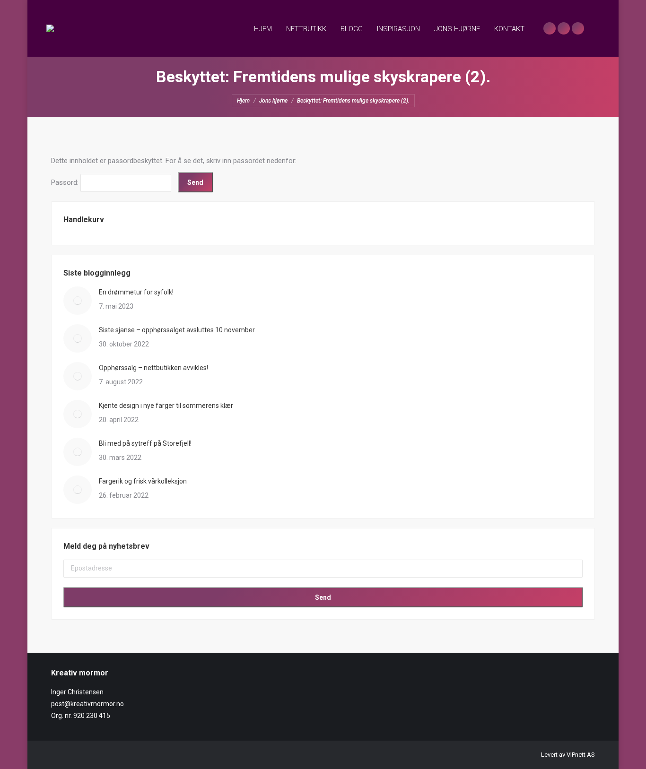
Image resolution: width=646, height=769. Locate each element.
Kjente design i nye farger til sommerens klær (166, 405)
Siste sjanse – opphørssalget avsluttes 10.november (177, 330)
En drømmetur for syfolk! (136, 292)
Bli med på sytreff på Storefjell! (145, 443)
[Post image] (77, 300)
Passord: (65, 182)
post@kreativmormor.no (87, 704)
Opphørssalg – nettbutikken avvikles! (153, 368)
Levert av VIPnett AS (568, 754)
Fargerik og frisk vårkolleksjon (143, 481)
